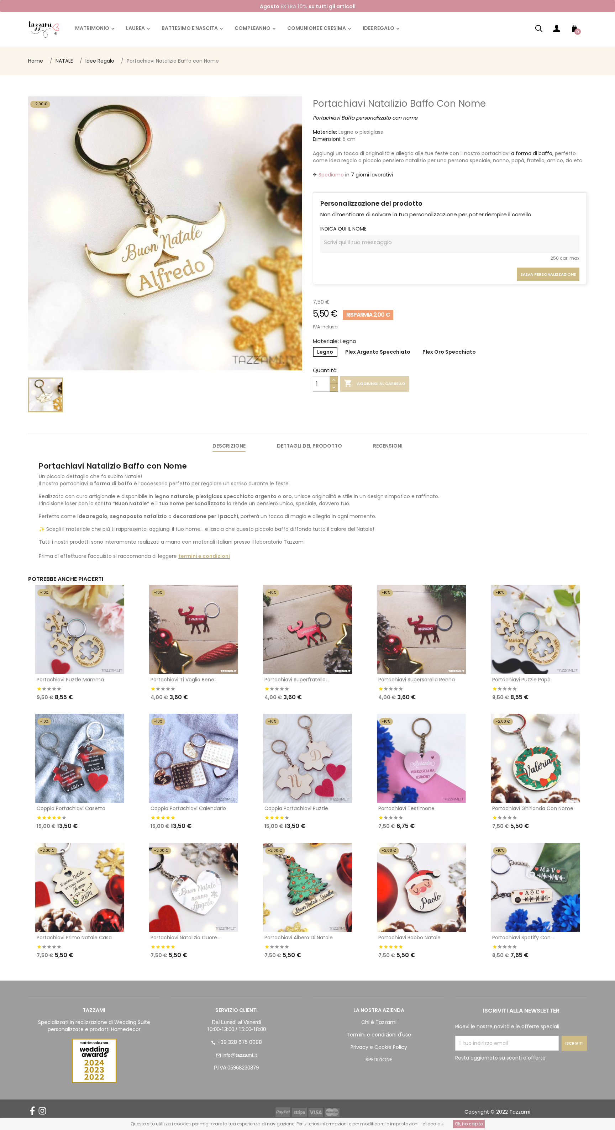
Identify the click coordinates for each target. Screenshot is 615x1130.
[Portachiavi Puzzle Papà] (535, 629)
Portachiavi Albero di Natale (298, 937)
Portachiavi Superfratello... (296, 679)
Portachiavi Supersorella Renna (416, 679)
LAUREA (136, 28)
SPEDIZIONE (379, 1059)
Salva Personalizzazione (548, 274)
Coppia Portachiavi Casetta (71, 808)
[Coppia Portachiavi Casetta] (79, 758)
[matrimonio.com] (94, 1061)
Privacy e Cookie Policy (379, 1047)
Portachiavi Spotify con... (523, 937)
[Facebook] (32, 1113)
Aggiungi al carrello (374, 383)
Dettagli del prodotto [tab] (309, 445)
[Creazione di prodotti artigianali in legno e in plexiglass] (43, 29)
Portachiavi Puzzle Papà (521, 679)
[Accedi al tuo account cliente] (556, 30)
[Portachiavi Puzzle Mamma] (79, 629)
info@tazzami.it (239, 1055)
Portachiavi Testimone (406, 808)
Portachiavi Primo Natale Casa (74, 937)
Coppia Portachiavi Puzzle (296, 808)
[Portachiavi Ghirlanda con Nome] (535, 758)
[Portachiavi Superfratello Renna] (307, 629)
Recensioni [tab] (388, 445)
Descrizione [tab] (229, 445)
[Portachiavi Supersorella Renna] (421, 629)
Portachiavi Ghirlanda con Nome (532, 808)
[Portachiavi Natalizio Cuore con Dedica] (193, 887)
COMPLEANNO (253, 28)
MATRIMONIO (92, 28)
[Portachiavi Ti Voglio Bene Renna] (193, 629)
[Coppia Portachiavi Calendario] (193, 758)
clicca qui (433, 1124)
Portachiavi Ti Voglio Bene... (184, 679)
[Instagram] (42, 1113)
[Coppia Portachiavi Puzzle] (307, 758)
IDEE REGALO (379, 28)
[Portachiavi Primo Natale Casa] (79, 887)
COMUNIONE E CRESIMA (317, 28)
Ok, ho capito (469, 1124)
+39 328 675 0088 (239, 1042)
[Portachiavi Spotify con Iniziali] (535, 887)
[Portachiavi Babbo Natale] (421, 887)
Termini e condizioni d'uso (379, 1034)
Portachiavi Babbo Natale (409, 937)
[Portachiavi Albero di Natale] (307, 887)
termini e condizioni (204, 556)
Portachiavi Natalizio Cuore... (185, 937)
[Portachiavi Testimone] (421, 758)
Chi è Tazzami (378, 1022)
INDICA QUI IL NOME (343, 228)
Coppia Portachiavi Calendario (188, 808)
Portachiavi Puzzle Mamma (70, 679)
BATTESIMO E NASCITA (190, 28)
